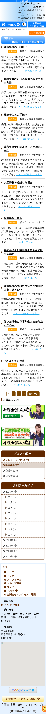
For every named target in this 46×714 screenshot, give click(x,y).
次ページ (33, 393)
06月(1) (12, 508)
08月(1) (12, 497)
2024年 (9, 545)
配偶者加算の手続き (15, 114)
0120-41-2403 (11, 605)
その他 (10, 591)
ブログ (12, 29)
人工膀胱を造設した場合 (18, 182)
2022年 (9, 556)
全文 (41, 42)
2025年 (9, 540)
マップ (21, 690)
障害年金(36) (12, 465)
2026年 (9, 491)
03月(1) (12, 524)
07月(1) (12, 502)
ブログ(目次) (35, 33)
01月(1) (12, 534)
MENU (12, 24)
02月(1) (12, 529)
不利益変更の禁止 (14, 360)
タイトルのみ (29, 42)
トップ (4, 29)
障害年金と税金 (13, 218)
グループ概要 (14, 583)
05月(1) (12, 513)
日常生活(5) (11, 476)
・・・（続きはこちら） (29, 71)
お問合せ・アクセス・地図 (21, 594)
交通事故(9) (11, 470)
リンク (10, 587)
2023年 (9, 551)
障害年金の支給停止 (15, 46)
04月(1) (12, 518)
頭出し (17, 42)
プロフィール (14, 579)
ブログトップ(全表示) (17, 459)
